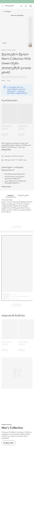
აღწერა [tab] (10, 195)
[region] (17, 32)
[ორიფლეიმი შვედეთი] (9, 6)
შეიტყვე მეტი (6, 149)
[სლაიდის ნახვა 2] (8, 45)
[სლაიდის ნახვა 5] (21, 45)
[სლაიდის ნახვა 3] (13, 45)
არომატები (7, 11)
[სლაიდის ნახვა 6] (25, 45)
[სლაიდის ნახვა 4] (17, 45)
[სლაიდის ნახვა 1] (4, 45)
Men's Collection (8, 50)
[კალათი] (31, 6)
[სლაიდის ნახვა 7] (30, 45)
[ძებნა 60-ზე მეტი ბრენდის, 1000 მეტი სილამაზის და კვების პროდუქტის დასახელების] (21, 6)
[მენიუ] (2, 6)
